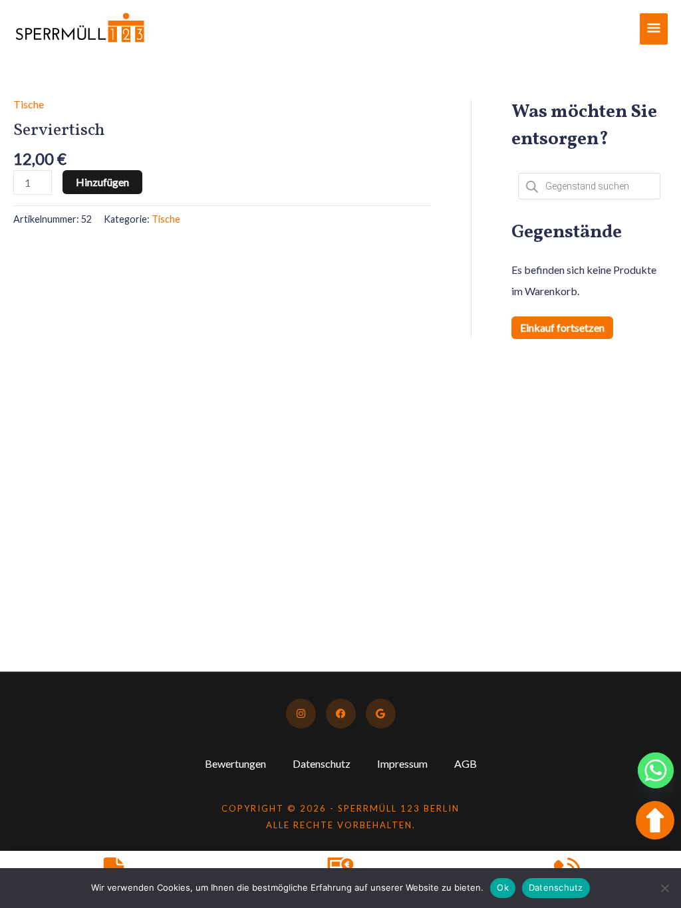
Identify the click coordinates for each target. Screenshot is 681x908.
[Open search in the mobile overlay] (589, 186)
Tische (28, 104)
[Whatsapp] (656, 770)
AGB (465, 763)
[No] (664, 888)
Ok (503, 887)
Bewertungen (235, 763)
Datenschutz (321, 763)
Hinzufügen (102, 181)
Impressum (402, 763)
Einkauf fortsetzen (562, 327)
